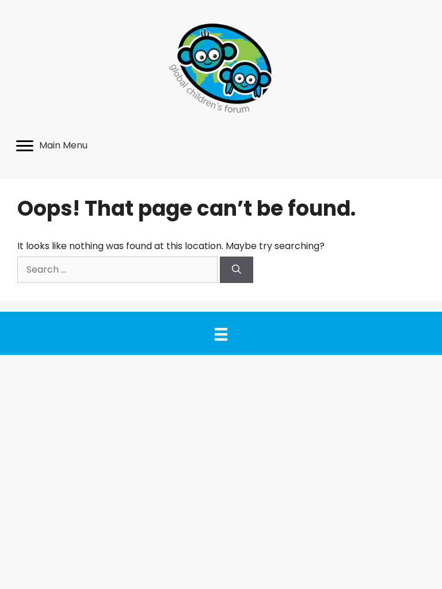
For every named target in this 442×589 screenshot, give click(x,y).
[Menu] (221, 334)
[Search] (236, 270)
